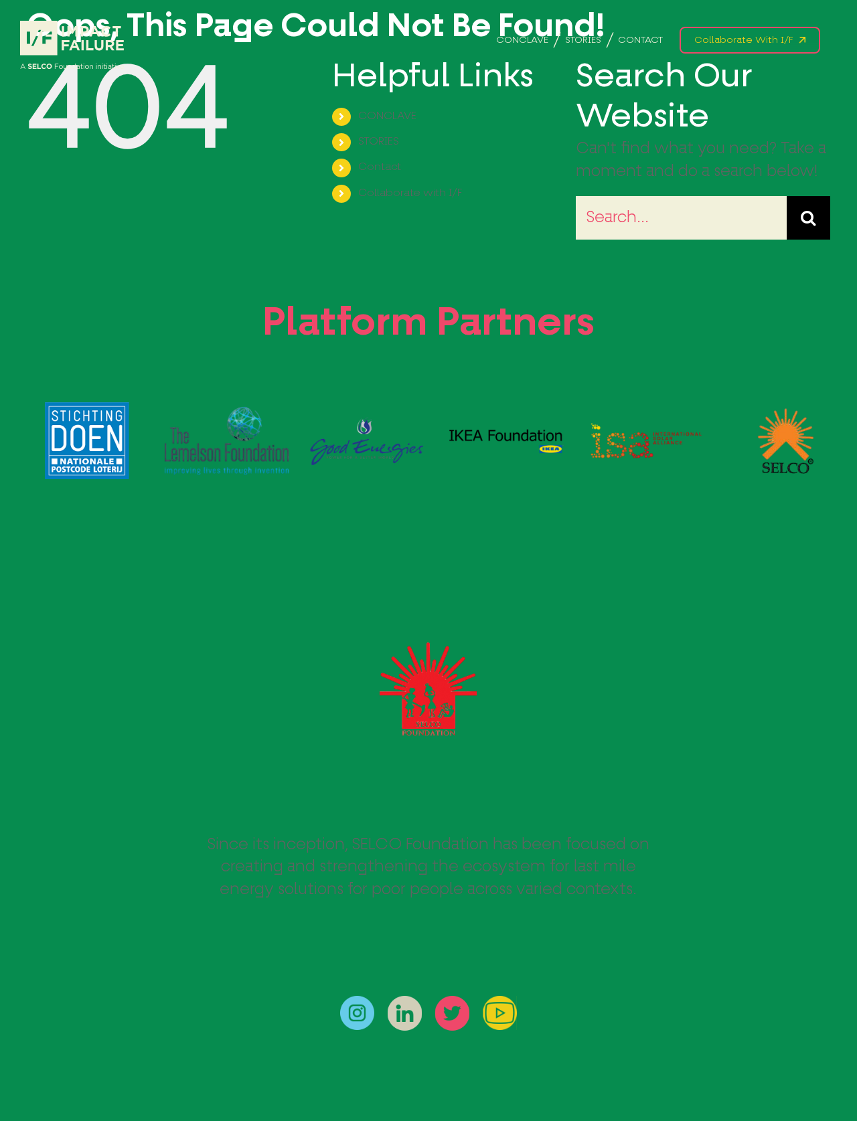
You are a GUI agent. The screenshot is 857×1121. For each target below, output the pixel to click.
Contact (379, 167)
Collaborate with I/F (410, 193)
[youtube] (500, 1004)
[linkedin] (405, 1004)
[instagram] (357, 1004)
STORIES (378, 142)
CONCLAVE (387, 116)
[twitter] (452, 1004)
